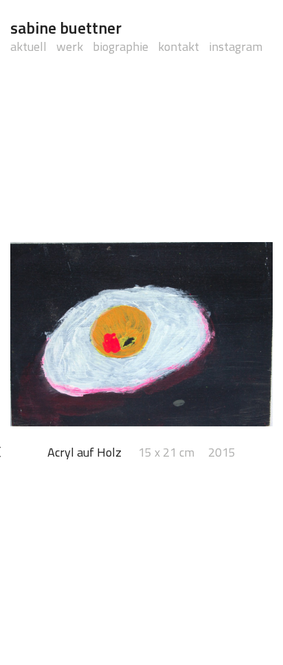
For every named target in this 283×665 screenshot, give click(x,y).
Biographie (120, 46)
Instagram (235, 46)
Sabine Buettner (66, 27)
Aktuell (28, 46)
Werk (69, 46)
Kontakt (178, 46)
